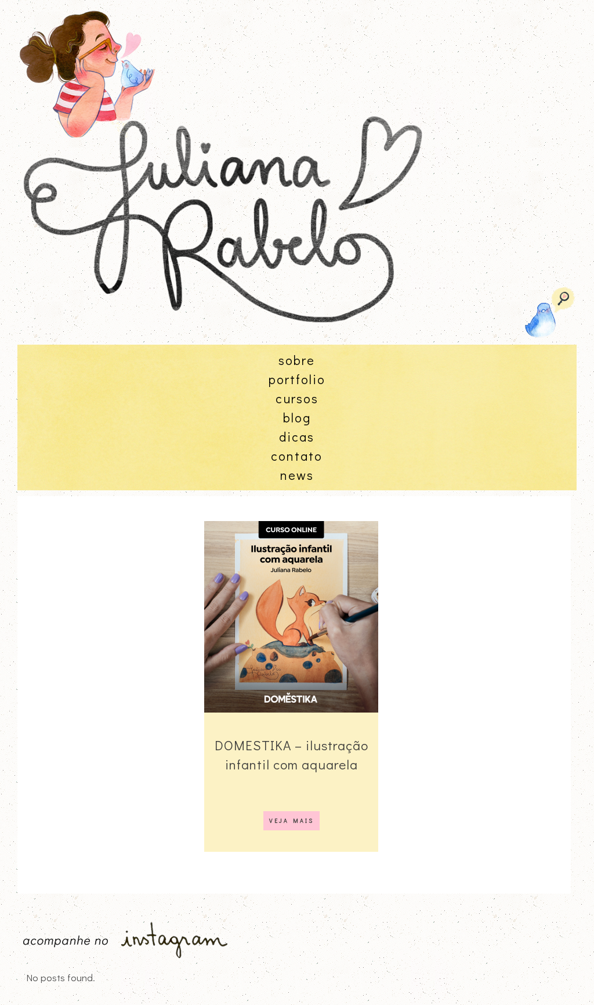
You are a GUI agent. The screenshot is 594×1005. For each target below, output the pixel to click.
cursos (297, 398)
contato (297, 455)
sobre (296, 360)
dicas (296, 436)
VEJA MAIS (291, 821)
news (297, 475)
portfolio (297, 379)
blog (297, 417)
